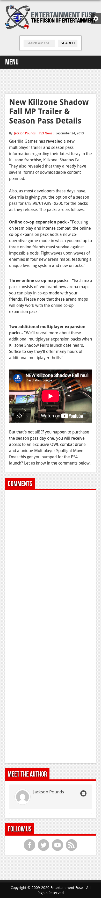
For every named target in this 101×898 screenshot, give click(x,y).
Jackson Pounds (24, 133)
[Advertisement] (50, 80)
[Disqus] (50, 559)
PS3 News (45, 133)
